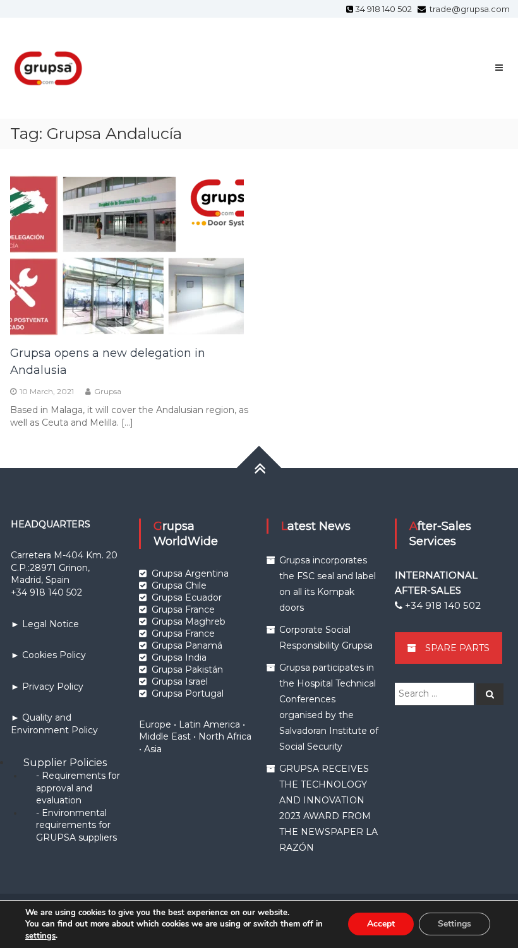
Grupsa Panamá (187, 645)
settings (40, 936)
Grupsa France (183, 609)
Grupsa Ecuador (187, 597)
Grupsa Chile (179, 585)
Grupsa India (179, 657)
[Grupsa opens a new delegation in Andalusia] (127, 252)
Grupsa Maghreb (189, 621)
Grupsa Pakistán (187, 669)
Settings (454, 924)
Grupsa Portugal (188, 693)
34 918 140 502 (385, 9)
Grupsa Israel (180, 681)
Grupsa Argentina (190, 573)
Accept (381, 924)
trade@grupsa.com (469, 9)
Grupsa (107, 391)
